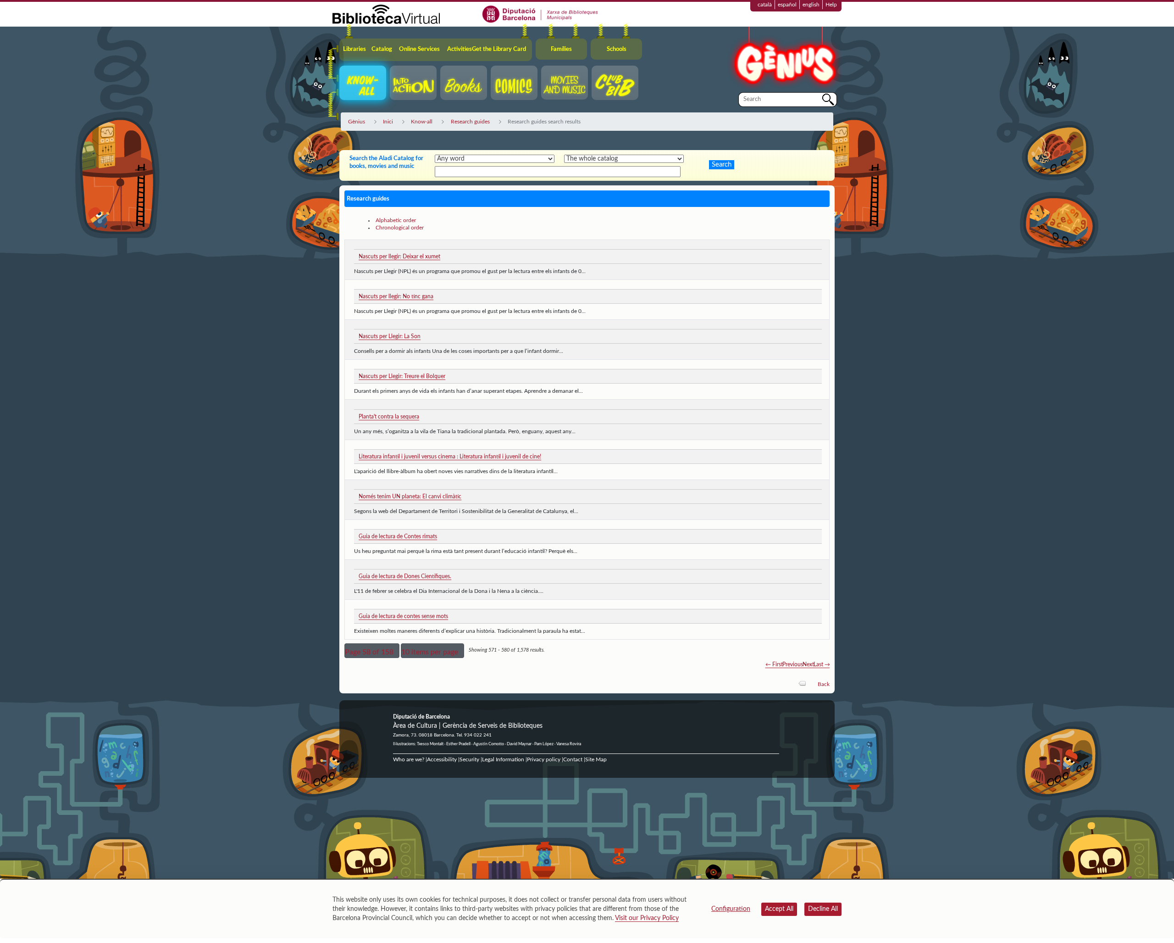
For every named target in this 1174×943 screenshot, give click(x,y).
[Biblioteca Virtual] (386, 14)
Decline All (823, 909)
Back (824, 684)
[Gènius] (784, 59)
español (787, 4)
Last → (822, 664)
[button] (371, 650)
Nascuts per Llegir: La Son (390, 336)
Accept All (779, 909)
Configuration (730, 909)
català (765, 4)
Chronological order (400, 227)
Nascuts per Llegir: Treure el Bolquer (402, 376)
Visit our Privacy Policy (647, 918)
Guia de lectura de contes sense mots (403, 616)
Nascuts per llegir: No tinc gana (396, 296)
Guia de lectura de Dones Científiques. (405, 576)
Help (831, 4)
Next (808, 664)
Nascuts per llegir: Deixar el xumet (399, 256)
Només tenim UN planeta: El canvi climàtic (410, 496)
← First (774, 664)
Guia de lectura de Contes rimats (398, 536)
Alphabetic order (396, 220)
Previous (792, 664)
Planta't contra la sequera (389, 416)
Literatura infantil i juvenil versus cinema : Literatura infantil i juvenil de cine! (450, 456)
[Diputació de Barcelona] (540, 14)
